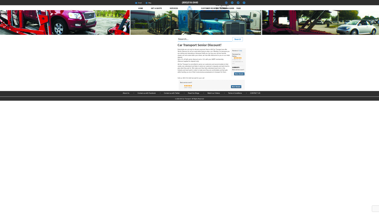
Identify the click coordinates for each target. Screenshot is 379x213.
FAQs (238, 8)
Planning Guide (227, 8)
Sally (240, 51)
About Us (126, 93)
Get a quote (156, 8)
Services (174, 8)
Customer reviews (209, 8)
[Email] (136, 3)
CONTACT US (255, 93)
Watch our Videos (213, 93)
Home (140, 8)
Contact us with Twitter (172, 93)
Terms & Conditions (235, 93)
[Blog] (146, 3)
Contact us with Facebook (147, 93)
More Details (239, 74)
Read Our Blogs (193, 93)
